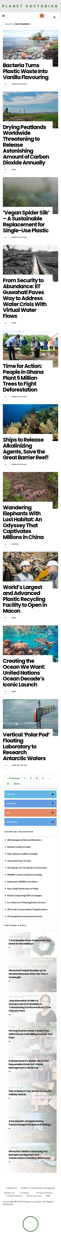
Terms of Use (33, 1195)
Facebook (11, 803)
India (14, 323)
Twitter (10, 794)
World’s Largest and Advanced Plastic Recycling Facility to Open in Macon (25, 599)
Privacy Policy (45, 1192)
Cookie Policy (14, 1195)
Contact (24, 1192)
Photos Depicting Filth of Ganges (24, 895)
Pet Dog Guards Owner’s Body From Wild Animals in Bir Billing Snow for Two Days (30, 1034)
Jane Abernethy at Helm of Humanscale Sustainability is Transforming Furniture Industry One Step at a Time (30, 1005)
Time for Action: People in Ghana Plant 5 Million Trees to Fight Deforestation (23, 377)
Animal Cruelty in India (18, 846)
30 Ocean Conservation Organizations (27, 909)
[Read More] (10, 948)
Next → (18, 783)
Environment (14, 967)
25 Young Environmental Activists (24, 916)
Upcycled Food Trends (19, 860)
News (14, 169)
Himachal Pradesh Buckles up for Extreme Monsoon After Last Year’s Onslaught (28, 974)
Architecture (15, 1117)
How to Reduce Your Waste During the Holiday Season (30, 1093)
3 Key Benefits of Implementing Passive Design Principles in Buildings (30, 1123)
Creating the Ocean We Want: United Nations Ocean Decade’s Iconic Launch (24, 672)
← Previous (13, 778)
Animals (15, 544)
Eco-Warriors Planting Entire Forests (26, 902)
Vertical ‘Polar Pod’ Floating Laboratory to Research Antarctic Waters (26, 746)
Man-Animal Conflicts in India (22, 853)
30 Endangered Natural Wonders (24, 839)
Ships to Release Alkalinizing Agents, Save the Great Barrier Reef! (26, 448)
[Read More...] (5, 84)
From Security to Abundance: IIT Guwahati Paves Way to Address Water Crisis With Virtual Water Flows (25, 298)
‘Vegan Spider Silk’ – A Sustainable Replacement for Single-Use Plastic (26, 221)
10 (8, 783)
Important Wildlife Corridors (22, 881)
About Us (9, 1192)
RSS (8, 813)
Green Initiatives (19, 84)
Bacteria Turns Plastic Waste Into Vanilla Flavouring (25, 71)
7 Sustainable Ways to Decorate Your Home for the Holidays (30, 942)
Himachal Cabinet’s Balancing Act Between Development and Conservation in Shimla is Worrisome (29, 1155)
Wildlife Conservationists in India (24, 874)
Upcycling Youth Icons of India (22, 888)
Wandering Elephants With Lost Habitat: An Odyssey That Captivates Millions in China (23, 522)
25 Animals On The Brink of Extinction (27, 867)
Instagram (12, 822)
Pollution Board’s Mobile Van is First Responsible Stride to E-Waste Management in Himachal (29, 1064)
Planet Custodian (30, 6)
